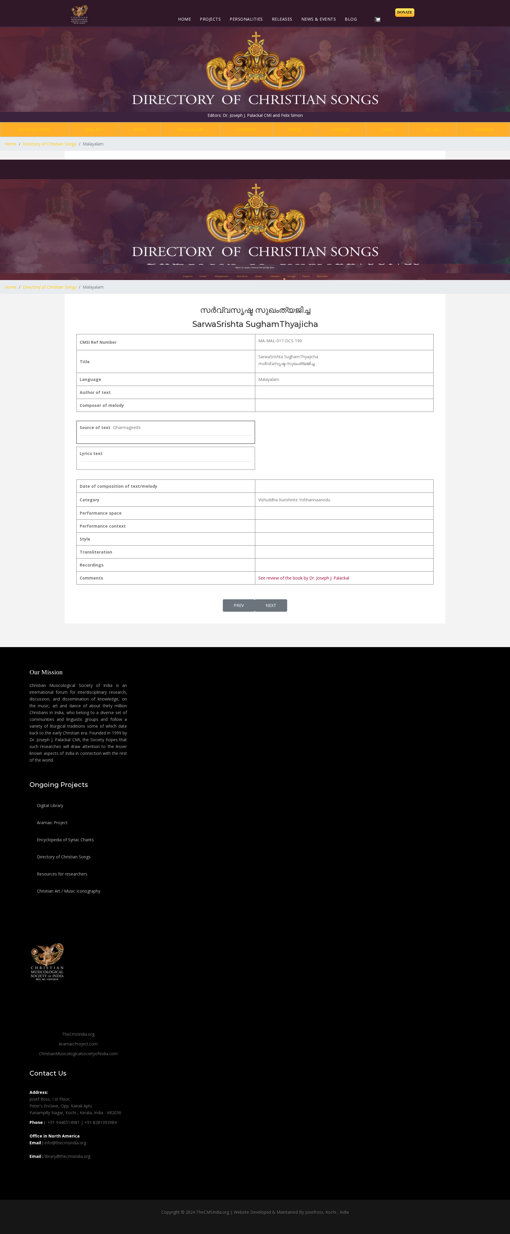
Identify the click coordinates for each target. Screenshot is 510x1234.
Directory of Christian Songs (63, 857)
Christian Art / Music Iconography (68, 891)
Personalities (246, 19)
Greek (294, 129)
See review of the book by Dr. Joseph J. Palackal (303, 578)
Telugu (432, 129)
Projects (210, 19)
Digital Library (49, 805)
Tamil (387, 129)
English (93, 129)
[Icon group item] (35, 1169)
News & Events (318, 19)
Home (184, 19)
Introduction (34, 129)
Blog (351, 19)
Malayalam (190, 129)
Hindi (139, 129)
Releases (282, 19)
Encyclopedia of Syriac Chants (65, 839)
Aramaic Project (52, 822)
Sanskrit (246, 129)
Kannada (483, 129)
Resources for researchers (61, 874)
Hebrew (340, 129)
